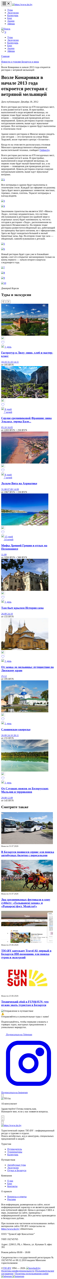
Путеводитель (14, 1149)
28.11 (16, 735)
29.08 (4, 797)
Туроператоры (14, 1152)
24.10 (10, 613)
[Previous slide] (3, 302)
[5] (3, 244)
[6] (3, 249)
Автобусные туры (16, 1165)
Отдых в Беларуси (16, 1170)
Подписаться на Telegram (18, 1034)
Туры (10, 10)
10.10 (4, 362)
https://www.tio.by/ (10, 1229)
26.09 (4, 613)
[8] (3, 272)
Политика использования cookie (31, 1273)
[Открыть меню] (6, 3)
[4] (3, 206)
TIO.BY (7, 1268)
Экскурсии (13, 12)
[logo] (22, 4)
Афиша (11, 23)
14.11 (16, 362)
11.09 (4, 554)
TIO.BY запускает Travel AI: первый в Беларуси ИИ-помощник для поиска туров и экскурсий (26, 954)
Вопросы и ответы (17, 1196)
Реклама (11, 1199)
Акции (10, 21)
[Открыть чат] (2, 1118)
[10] (3, 283)
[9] (3, 278)
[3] (3, 201)
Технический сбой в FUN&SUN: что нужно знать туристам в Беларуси (25, 1003)
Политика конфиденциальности (18, 1271)
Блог (9, 18)
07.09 (10, 489)
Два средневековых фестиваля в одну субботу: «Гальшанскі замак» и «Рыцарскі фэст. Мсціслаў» (25, 903)
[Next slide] (8, 302)
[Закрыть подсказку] (2, 1095)
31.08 (4, 489)
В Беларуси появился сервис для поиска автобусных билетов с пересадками (27, 853)
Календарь (12, 15)
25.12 (4, 676)
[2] (3, 179)
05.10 (4, 427)
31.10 (10, 362)
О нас (10, 1180)
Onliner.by (45, 150)
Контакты (12, 1186)
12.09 (10, 797)
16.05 (10, 427)
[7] (3, 267)
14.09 (16, 489)
